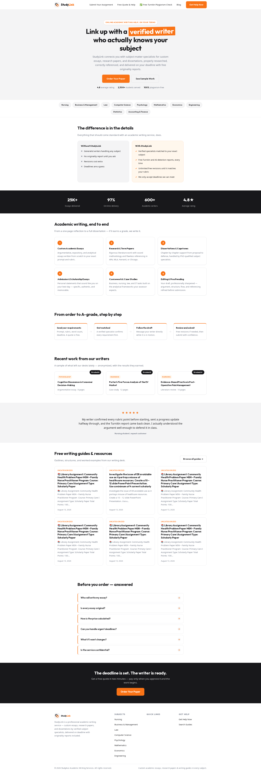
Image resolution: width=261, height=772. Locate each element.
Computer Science (122, 105)
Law (106, 105)
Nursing (65, 105)
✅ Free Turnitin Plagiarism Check (156, 4)
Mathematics (160, 105)
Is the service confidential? (95, 650)
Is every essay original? (93, 608)
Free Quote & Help (126, 4)
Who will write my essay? (94, 597)
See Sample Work (145, 78)
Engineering (194, 105)
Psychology (142, 105)
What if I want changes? (94, 639)
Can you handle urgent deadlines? (99, 629)
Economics (177, 105)
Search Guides (185, 724)
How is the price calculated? (96, 618)
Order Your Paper (116, 78)
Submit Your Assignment (101, 4)
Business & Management (86, 105)
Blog (179, 4)
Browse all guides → (193, 459)
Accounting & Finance (138, 112)
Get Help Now (196, 4)
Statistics (117, 112)
